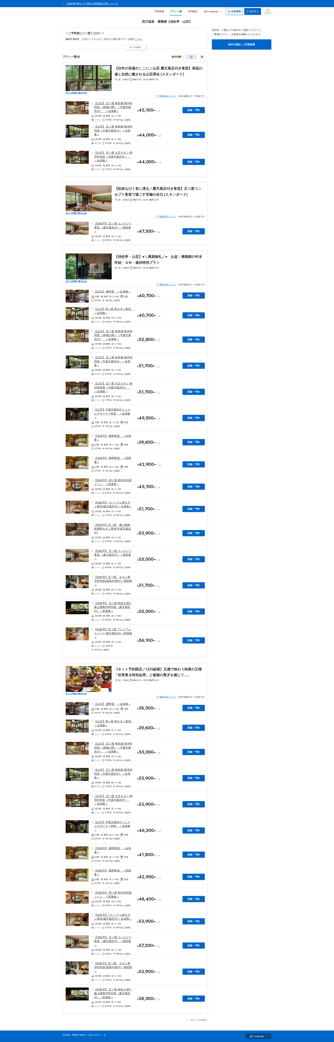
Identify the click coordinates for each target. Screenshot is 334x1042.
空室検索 (159, 11)
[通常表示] (191, 56)
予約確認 (192, 11)
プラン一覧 (176, 11)
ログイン (254, 11)
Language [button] (212, 11)
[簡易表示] (202, 56)
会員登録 (236, 11)
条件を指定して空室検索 (241, 44)
